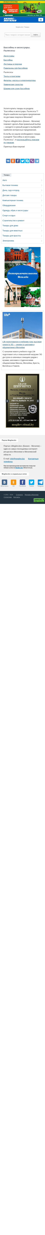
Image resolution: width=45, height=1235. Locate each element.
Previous (7, 401)
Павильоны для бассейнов (16, 68)
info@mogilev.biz (17, 459)
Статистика (8, 497)
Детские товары (10, 195)
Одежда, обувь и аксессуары (15, 210)
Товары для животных (12, 231)
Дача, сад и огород (11, 190)
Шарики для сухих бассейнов (17, 89)
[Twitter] (22, 161)
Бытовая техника (10, 185)
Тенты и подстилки (12, 76)
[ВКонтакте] (8, 161)
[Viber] (32, 161)
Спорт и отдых (9, 216)
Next (37, 401)
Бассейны (8, 60)
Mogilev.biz (19, 27)
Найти (35, 35)
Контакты (16, 497)
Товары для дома (10, 226)
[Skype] (27, 161)
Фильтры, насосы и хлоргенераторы (20, 80)
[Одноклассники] (13, 161)
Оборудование (9, 205)
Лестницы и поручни (13, 64)
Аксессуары (9, 56)
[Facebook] (18, 161)
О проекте (19, 495)
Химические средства (13, 85)
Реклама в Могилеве (32, 495)
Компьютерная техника (13, 200)
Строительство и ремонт (13, 221)
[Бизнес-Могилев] (10, 19)
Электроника (8, 241)
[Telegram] (37, 161)
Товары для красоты (12, 236)
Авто (5, 180)
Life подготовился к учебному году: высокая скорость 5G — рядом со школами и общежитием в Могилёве (22, 345)
